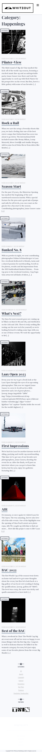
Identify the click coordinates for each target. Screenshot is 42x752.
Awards (21, 674)
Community (21, 677)
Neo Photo (21, 687)
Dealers (21, 739)
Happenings (4, 30)
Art (21, 671)
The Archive (21, 736)
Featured (21, 680)
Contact (21, 745)
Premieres (21, 690)
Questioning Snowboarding (21, 693)
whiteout (23, 58)
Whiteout (21, 725)
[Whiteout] (18, 13)
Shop (21, 742)
